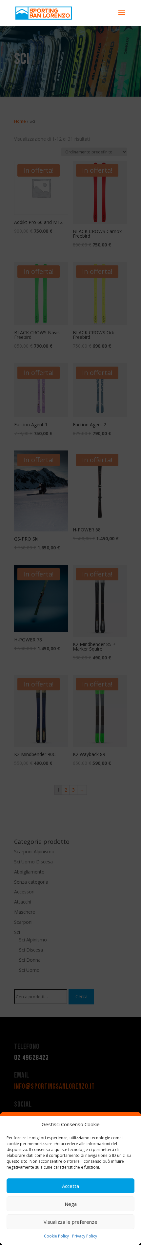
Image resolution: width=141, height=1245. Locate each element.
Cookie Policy (56, 1236)
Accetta (70, 1186)
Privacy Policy (84, 1236)
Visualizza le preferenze (70, 1222)
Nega (71, 1204)
